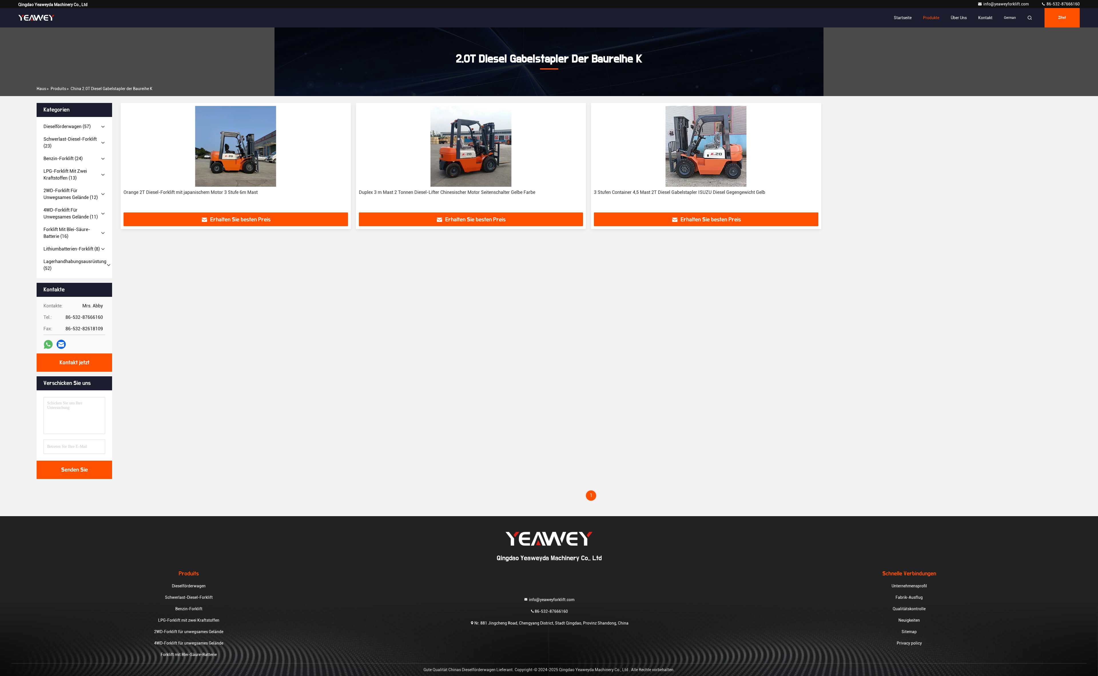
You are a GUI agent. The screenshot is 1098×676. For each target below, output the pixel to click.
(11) (70, 213)
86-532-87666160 (1063, 4)
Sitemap (909, 631)
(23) (70, 142)
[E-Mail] (61, 344)
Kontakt (985, 17)
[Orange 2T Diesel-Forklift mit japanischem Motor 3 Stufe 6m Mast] (236, 146)
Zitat (1062, 18)
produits (58, 88)
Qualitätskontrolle (909, 609)
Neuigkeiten (909, 620)
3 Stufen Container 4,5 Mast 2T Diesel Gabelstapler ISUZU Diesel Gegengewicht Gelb (679, 192)
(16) (66, 233)
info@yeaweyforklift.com (1006, 4)
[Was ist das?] (48, 344)
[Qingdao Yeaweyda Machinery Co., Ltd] (36, 18)
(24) (63, 158)
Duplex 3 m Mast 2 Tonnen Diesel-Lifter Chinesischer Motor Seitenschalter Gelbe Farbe (447, 192)
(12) (70, 194)
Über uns (959, 17)
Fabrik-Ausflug (909, 597)
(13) (65, 174)
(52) (74, 265)
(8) (71, 249)
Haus (41, 88)
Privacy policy (909, 643)
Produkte (931, 17)
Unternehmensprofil (909, 586)
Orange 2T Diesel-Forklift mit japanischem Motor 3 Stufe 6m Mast (191, 192)
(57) (67, 126)
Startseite (903, 17)
